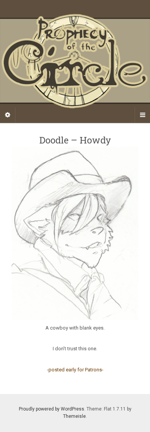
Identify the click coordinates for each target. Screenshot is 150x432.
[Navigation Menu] (142, 115)
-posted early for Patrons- (75, 370)
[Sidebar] (7, 115)
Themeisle (74, 416)
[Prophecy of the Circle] (75, 61)
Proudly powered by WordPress (51, 409)
